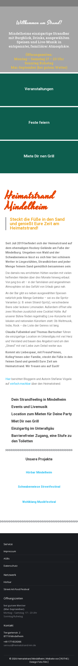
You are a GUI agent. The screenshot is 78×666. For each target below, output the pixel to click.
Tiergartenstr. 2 (12, 632)
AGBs (7, 558)
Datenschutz (11, 565)
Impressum (10, 551)
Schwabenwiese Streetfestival (39, 486)
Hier (8, 379)
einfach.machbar (20, 383)
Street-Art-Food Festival (16, 589)
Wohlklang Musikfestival (39, 502)
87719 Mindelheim (13, 636)
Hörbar (7, 582)
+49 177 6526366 (12, 641)
